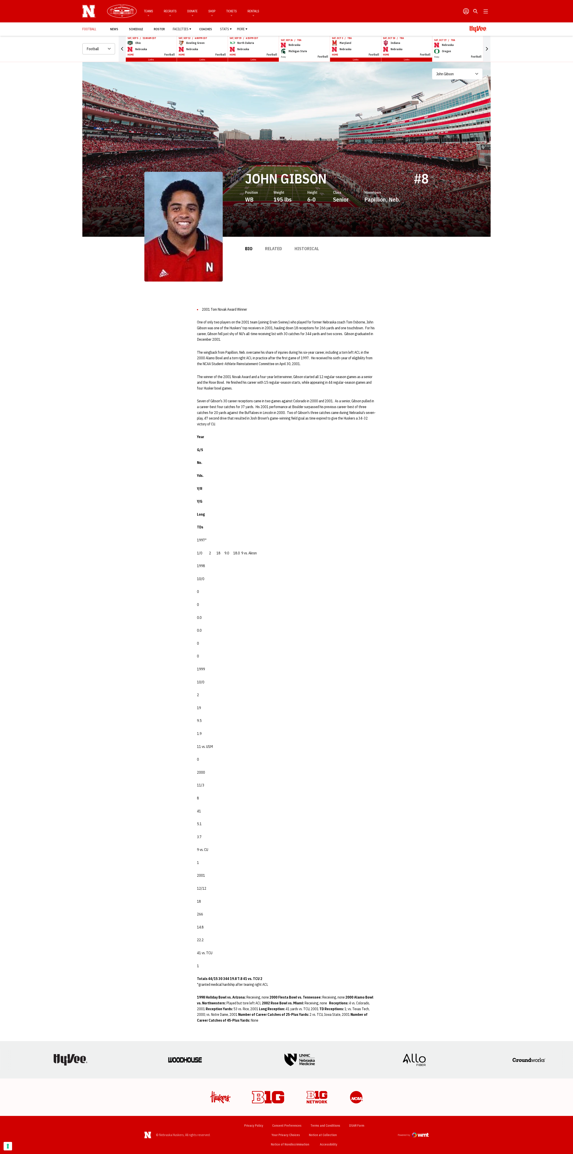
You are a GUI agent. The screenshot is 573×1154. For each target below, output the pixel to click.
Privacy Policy (253, 1126)
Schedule (136, 29)
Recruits (170, 11)
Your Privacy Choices (286, 1135)
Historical (307, 248)
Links (151, 59)
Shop (212, 11)
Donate (192, 11)
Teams (148, 11)
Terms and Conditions (325, 1126)
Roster (159, 29)
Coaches (205, 29)
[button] (122, 49)
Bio (248, 248)
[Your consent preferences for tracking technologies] (8, 1146)
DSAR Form (356, 1126)
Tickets (231, 11)
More (241, 29)
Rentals (253, 11)
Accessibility (328, 1144)
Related (273, 248)
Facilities (180, 29)
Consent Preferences (286, 1126)
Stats (224, 29)
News (114, 29)
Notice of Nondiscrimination (290, 1144)
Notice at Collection (323, 1135)
